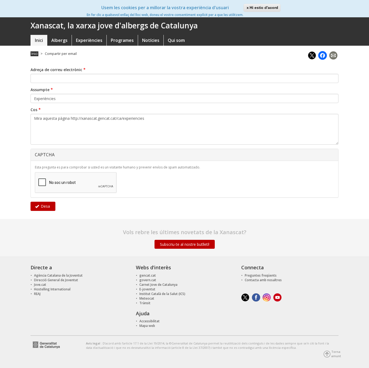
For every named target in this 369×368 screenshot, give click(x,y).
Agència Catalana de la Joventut (58, 275)
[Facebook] (322, 54)
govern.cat (147, 280)
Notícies (150, 40)
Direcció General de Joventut (56, 280)
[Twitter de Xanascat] (245, 297)
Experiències (89, 40)
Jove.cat (40, 284)
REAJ (37, 293)
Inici (39, 40)
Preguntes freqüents (261, 275)
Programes (122, 40)
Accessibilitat (149, 321)
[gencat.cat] (45, 344)
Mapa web (147, 325)
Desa (45, 206)
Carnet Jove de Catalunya (158, 284)
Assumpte (40, 89)
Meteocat (146, 298)
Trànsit (144, 303)
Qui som (176, 40)
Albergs (59, 40)
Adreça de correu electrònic (56, 69)
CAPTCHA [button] (45, 155)
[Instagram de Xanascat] (267, 297)
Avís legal (93, 343)
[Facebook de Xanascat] (256, 297)
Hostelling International (52, 289)
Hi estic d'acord (264, 7)
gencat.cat (147, 275)
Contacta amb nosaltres (263, 280)
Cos (34, 109)
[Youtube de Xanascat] (277, 297)
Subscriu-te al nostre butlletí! (184, 244)
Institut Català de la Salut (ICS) (162, 293)
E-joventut (147, 289)
